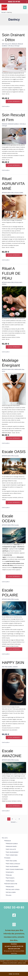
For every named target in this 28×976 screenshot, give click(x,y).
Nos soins (5, 838)
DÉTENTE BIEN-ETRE (8, 192)
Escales (16, 456)
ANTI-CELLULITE (6, 44)
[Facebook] (14, 915)
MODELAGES (17, 369)
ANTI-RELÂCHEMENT (13, 852)
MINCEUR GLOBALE (13, 124)
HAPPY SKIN (13, 662)
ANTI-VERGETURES (12, 855)
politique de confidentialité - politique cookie (14, 963)
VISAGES (15, 666)
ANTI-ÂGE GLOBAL (7, 666)
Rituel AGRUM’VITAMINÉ (13, 184)
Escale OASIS (14, 452)
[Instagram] (14, 924)
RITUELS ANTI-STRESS (13, 889)
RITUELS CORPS (18, 192)
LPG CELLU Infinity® (13, 46)
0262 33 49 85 (14, 2)
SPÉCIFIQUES (10, 881)
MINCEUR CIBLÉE (12, 846)
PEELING (9, 875)
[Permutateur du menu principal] (25, 7)
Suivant (14, 822)
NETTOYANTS (10, 878)
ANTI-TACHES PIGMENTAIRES (15, 869)
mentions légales (23, 960)
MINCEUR (14, 44)
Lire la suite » (6, 106)
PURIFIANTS (10, 872)
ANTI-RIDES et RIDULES (13, 863)
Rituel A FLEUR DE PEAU (11, 273)
